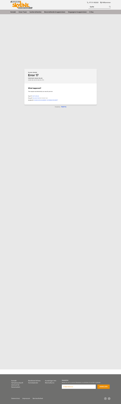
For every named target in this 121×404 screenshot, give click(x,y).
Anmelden (103, 387)
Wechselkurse (49, 383)
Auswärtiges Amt (50, 381)
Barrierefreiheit (38, 398)
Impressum (26, 398)
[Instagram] (109, 398)
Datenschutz (15, 398)
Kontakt (13, 12)
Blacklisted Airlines (34, 381)
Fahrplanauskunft (17, 383)
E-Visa (91, 12)
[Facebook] (105, 398)
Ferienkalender (33, 383)
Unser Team (23, 12)
